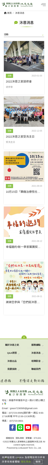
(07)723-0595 (16, 413)
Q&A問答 (12, 353)
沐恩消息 (19, 13)
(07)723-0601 (16, 421)
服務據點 (36, 345)
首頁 (9, 13)
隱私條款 (20, 438)
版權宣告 (10, 438)
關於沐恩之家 (12, 345)
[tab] (12, 345)
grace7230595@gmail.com (24, 408)
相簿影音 (36, 361)
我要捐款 (12, 369)
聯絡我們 (36, 369)
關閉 (38, 461)
